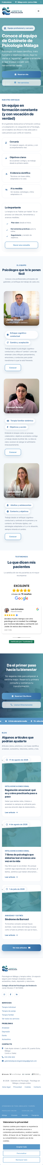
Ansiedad (5, 1028)
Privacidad (17, 1087)
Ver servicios (23, 82)
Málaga (4, 1115)
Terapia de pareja (9, 1011)
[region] (21, 1141)
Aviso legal (6, 1087)
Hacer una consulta (21, 245)
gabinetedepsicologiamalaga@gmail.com (21, 1061)
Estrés (4, 1035)
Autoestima (6, 1039)
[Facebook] (10, 994)
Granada (14, 1115)
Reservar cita (23, 74)
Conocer (13, 368)
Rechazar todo (21, 1160)
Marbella (25, 1115)
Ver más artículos (20, 948)
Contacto (37, 1087)
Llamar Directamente (23, 705)
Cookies (28, 1087)
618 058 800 (10, 1057)
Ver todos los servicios (10, 1019)
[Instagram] (4, 994)
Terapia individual (9, 1007)
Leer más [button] (8, 630)
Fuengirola (35, 1115)
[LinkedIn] (16, 994)
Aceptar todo (21, 1147)
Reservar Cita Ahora (23, 696)
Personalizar (21, 1153)
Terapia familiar (8, 1015)
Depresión (6, 1032)
